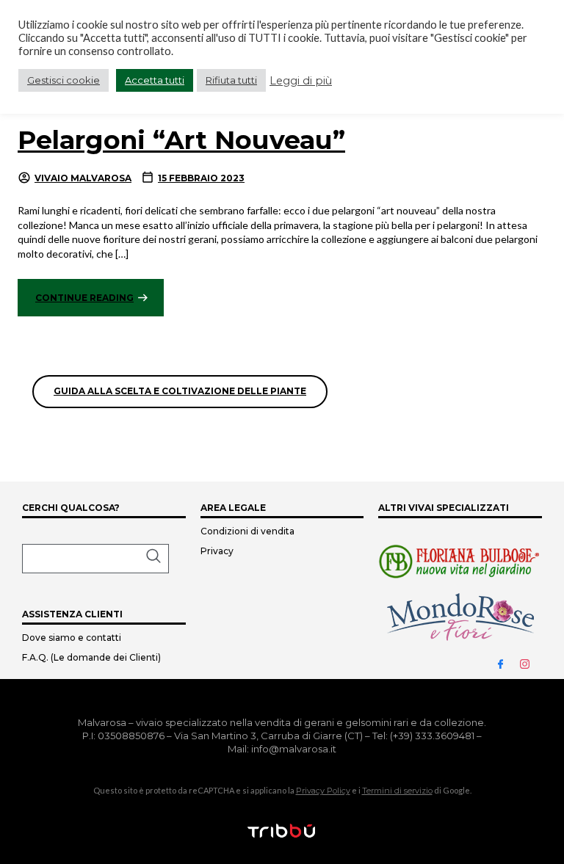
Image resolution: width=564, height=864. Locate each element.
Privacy (217, 550)
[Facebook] (507, 663)
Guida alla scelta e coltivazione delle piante (180, 390)
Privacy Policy (323, 790)
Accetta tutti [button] (154, 80)
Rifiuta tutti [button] (231, 80)
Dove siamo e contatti (71, 637)
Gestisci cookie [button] (63, 80)
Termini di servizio (397, 790)
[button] (95, 558)
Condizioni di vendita (247, 531)
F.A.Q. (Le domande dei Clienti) (91, 657)
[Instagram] (531, 663)
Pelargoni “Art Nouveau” (181, 140)
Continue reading (84, 297)
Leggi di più (301, 80)
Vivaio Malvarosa (83, 178)
